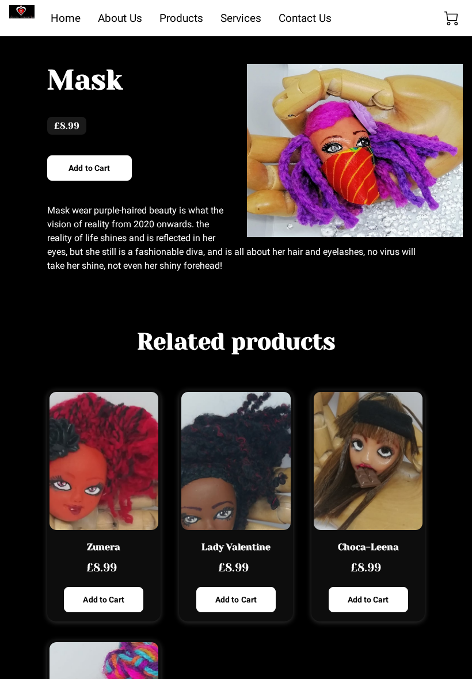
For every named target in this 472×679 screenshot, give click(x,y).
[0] (451, 18)
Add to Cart (89, 168)
